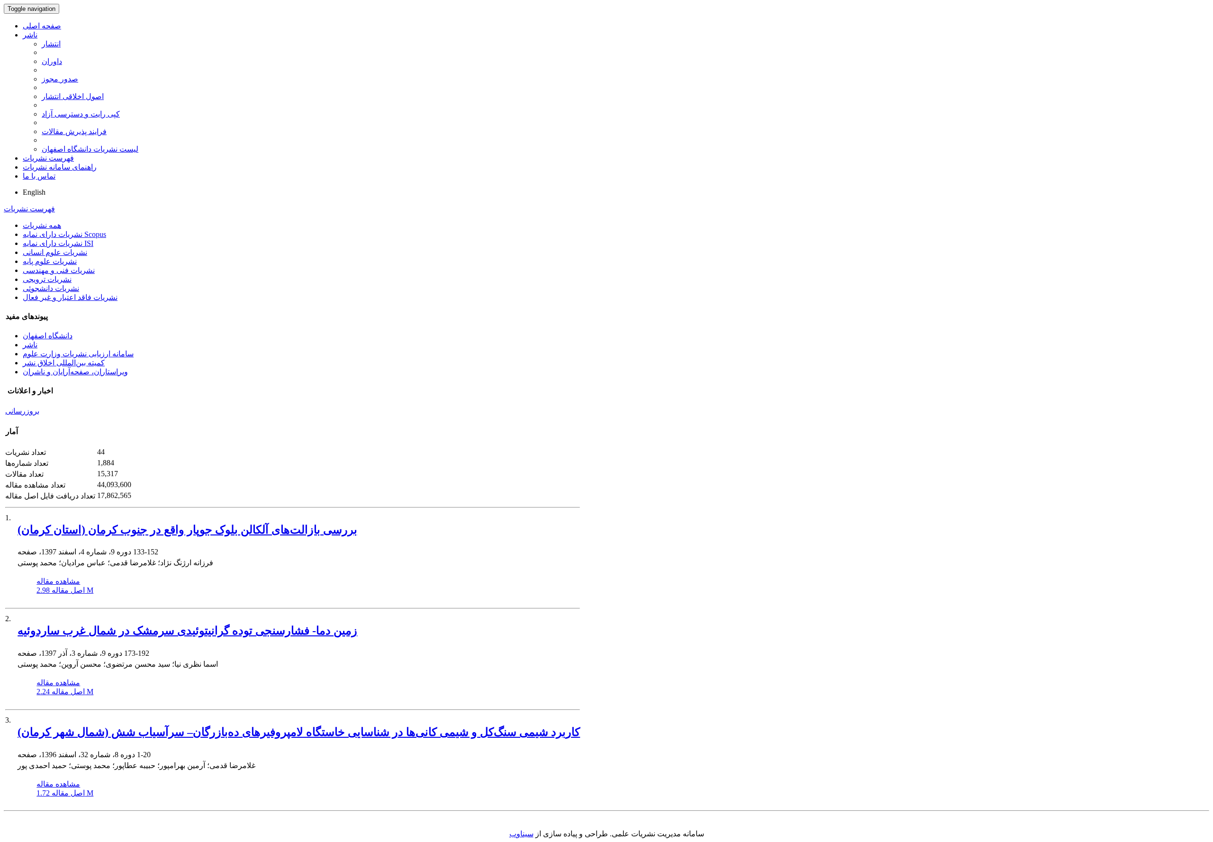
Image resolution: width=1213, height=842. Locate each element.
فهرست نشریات (48, 158)
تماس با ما (39, 176)
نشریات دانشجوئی (51, 288)
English (34, 192)
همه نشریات (42, 225)
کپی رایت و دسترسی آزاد (81, 114)
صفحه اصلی (42, 26)
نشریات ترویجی (47, 279)
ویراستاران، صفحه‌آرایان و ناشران (75, 372)
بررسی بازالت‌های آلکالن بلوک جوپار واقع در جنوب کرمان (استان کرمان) (187, 530)
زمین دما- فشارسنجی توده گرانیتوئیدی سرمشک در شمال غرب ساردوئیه (187, 631)
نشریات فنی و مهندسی (59, 270)
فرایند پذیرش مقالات (74, 131)
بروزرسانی (22, 411)
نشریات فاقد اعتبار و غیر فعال (70, 297)
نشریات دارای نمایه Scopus (64, 234)
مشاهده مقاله (58, 581)
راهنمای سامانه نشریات (60, 167)
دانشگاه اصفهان (47, 336)
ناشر (30, 35)
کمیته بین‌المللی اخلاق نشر (64, 363)
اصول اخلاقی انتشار (73, 96)
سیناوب (521, 834)
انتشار (51, 44)
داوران (52, 61)
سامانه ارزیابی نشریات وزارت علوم (78, 354)
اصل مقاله (64, 590)
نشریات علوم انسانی (55, 252)
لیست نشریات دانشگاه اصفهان (90, 149)
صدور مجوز (60, 79)
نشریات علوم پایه (50, 261)
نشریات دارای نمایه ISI (58, 243)
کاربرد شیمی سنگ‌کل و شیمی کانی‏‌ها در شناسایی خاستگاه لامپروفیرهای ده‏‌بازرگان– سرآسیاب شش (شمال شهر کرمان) (299, 732)
